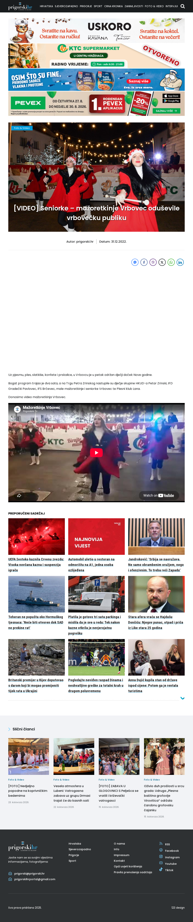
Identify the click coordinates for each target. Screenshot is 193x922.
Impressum (121, 855)
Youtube (171, 864)
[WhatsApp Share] (171, 262)
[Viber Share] (153, 262)
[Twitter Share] (162, 262)
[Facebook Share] (144, 262)
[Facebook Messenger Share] (135, 262)
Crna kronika (113, 6)
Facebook (172, 851)
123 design (178, 908)
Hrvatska (46, 6)
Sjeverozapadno (66, 6)
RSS (167, 844)
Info (116, 849)
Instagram (172, 857)
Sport (98, 6)
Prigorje (86, 6)
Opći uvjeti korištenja (128, 866)
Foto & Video (154, 6)
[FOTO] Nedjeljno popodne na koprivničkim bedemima (27, 791)
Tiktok (169, 870)
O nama (119, 844)
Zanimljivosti (134, 6)
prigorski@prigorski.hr (29, 873)
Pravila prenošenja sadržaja (133, 872)
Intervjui (172, 6)
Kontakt (119, 861)
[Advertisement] (96, 293)
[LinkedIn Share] (180, 262)
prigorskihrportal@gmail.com (34, 879)
